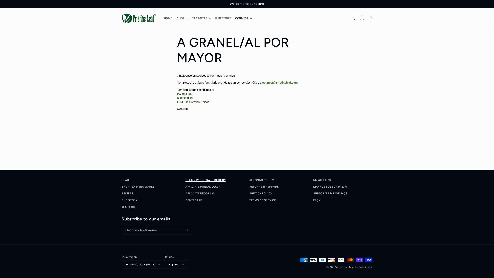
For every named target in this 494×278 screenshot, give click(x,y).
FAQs (316, 200)
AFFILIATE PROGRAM (199, 193)
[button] (182, 18)
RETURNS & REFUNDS (264, 186)
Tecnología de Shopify (360, 267)
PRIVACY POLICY (260, 193)
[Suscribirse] (186, 230)
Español (174, 264)
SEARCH (127, 180)
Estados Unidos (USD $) (140, 264)
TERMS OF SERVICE (262, 200)
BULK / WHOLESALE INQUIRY (205, 180)
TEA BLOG (128, 207)
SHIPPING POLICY (261, 180)
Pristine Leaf (341, 267)
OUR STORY (129, 200)
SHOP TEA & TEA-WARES (138, 186)
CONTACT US (194, 200)
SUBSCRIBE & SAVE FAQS (330, 193)
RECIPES (127, 193)
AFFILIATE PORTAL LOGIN (202, 186)
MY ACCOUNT (322, 180)
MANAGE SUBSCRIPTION (330, 186)
